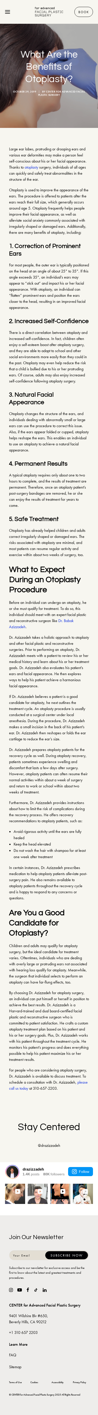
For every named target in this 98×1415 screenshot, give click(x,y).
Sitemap (15, 1367)
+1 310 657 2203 (23, 1332)
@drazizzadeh (49, 1145)
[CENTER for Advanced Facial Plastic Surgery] (49, 12)
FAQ (12, 1355)
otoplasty (31, 167)
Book (83, 12)
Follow (84, 1172)
